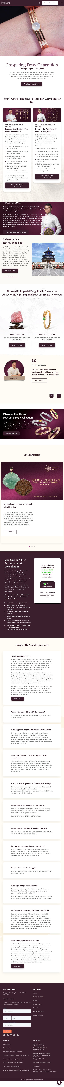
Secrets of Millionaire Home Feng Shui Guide (16, 1055)
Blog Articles (6, 1044)
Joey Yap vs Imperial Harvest (11, 1066)
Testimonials (6, 1048)
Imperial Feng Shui (10, 270)
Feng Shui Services (10, 276)
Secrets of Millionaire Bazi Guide (12, 1051)
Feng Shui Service (38, 1015)
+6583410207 (37, 1066)
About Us (36, 1000)
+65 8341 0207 (44, 791)
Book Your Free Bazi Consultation (17, 185)
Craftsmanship (37, 1004)
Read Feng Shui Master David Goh (16, 232)
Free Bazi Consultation (50, 3)
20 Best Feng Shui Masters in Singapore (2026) (16, 1070)
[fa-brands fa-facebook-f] (4, 1035)
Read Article (10, 532)
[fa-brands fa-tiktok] (18, 1035)
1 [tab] (29, 546)
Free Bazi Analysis (38, 1011)
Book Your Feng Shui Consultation (47, 176)
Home (35, 993)
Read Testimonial (39, 380)
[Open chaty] (59, 1082)
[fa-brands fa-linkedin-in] (14, 1035)
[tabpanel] (32, 499)
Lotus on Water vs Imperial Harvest (13, 1059)
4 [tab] (34, 546)
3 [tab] (32, 546)
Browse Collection (17, 345)
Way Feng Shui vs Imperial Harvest (13, 1062)
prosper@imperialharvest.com (20, 791)
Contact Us (36, 1008)
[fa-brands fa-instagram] (8, 1035)
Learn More (17, 698)
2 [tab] (31, 546)
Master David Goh (38, 997)
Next (59, 396)
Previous (52, 396)
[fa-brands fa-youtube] (11, 1035)
